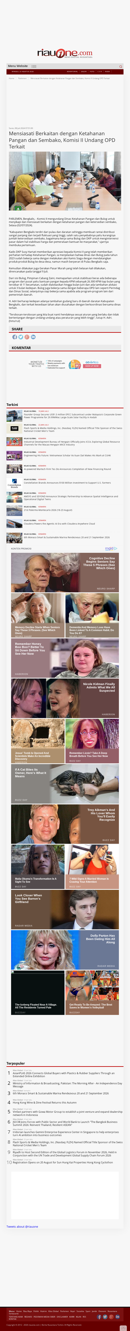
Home (11, 78)
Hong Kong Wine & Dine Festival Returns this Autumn (45, 1102)
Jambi (94, 1311)
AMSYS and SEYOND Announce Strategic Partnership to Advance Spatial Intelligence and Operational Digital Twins (71, 498)
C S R (100, 71)
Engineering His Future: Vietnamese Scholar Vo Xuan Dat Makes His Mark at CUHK (67, 455)
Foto (92, 71)
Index (107, 71)
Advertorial (72, 71)
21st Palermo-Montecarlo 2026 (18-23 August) (48, 510)
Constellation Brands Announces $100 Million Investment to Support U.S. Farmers (67, 482)
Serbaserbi (14, 1313)
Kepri (72, 1311)
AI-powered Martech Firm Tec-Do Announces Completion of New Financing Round (67, 469)
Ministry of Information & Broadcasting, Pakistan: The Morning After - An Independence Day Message (67, 1085)
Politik (36, 1311)
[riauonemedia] (99, 1317)
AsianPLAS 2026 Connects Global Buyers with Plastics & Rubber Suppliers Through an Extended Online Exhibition (64, 1075)
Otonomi (102, 1311)
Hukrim (43, 1311)
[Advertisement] (65, 22)
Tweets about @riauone (22, 1226)
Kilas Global (53, 1311)
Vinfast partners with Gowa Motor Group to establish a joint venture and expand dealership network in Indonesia (68, 1113)
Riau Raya (27, 1311)
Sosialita (80, 1311)
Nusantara (112, 1311)
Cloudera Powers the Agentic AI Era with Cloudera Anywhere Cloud (59, 523)
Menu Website (18, 66)
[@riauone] (105, 1317)
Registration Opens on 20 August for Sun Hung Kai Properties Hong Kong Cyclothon (63, 1162)
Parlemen (22, 78)
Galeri (84, 71)
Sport (88, 1311)
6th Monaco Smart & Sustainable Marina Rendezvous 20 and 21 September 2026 (67, 537)
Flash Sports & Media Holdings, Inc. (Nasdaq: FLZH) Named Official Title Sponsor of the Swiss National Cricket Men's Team (73, 429)
